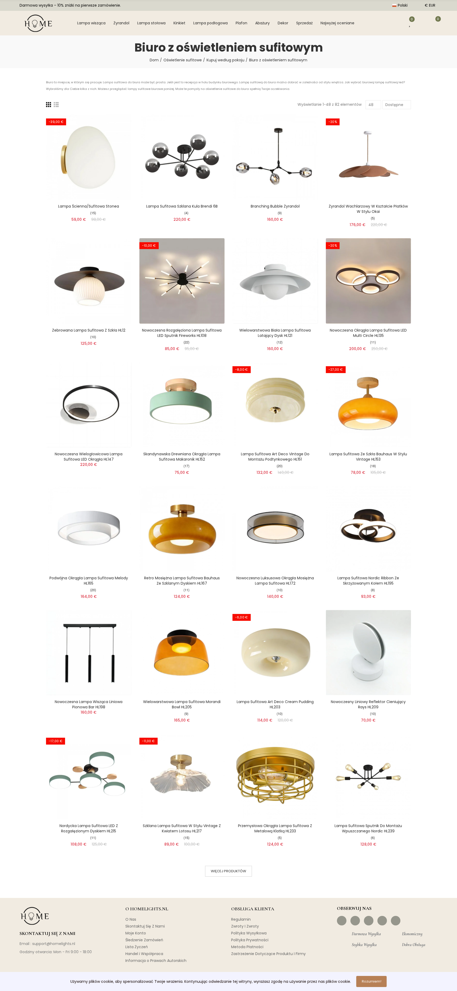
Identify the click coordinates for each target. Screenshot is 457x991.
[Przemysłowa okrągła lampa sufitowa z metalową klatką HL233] (275, 776)
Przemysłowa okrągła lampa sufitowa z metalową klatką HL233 (275, 828)
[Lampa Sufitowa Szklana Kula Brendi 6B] (182, 157)
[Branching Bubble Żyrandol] (275, 157)
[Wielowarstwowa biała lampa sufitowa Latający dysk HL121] (275, 281)
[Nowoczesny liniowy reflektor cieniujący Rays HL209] (368, 652)
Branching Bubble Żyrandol (275, 206)
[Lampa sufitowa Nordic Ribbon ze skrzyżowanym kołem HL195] (368, 528)
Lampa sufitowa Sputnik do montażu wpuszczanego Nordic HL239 (368, 828)
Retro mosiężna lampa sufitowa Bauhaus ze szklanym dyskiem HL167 (182, 580)
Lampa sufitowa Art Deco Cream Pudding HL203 (275, 704)
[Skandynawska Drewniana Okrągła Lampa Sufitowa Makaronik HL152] (182, 405)
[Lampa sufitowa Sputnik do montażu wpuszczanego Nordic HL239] (368, 776)
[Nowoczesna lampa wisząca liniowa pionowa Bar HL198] (88, 652)
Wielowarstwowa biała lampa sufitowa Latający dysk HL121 (275, 333)
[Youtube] (382, 920)
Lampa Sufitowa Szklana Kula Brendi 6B (182, 206)
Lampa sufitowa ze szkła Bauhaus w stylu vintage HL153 (368, 456)
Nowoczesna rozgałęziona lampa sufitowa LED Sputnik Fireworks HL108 (182, 333)
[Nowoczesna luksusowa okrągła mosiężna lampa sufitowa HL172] (275, 528)
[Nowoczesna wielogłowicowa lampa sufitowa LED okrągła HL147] (88, 405)
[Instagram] (355, 920)
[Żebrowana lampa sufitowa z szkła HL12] (88, 281)
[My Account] (395, 23)
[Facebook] (341, 920)
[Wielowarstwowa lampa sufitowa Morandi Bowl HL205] (182, 652)
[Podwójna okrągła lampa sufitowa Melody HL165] (88, 528)
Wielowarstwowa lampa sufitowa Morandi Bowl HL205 (182, 704)
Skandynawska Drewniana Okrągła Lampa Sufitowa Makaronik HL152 (181, 456)
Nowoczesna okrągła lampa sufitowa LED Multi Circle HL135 (368, 333)
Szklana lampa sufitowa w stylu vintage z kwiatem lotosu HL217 (182, 828)
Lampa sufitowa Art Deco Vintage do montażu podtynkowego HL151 (275, 456)
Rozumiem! (371, 981)
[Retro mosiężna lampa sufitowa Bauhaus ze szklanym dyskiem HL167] (182, 528)
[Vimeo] (395, 920)
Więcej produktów (228, 871)
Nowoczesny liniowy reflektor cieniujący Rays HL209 (368, 704)
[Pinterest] (368, 920)
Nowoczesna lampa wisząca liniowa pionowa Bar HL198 (88, 704)
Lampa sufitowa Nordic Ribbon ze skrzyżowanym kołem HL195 (368, 580)
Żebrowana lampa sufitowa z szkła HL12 (88, 330)
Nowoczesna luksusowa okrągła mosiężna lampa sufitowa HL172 (275, 580)
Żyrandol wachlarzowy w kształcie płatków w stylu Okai (368, 209)
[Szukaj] (378, 23)
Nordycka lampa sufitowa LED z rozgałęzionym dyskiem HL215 (89, 828)
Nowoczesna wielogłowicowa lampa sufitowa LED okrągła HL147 (88, 456)
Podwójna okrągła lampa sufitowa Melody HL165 (88, 580)
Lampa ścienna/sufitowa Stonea (88, 206)
